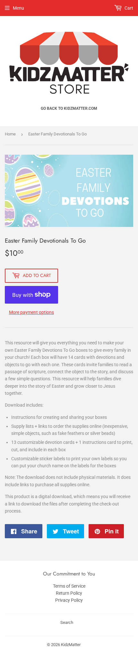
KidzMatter (71, 644)
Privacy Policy (69, 600)
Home (10, 134)
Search (66, 622)
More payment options (31, 312)
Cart (128, 8)
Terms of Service (69, 586)
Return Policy (69, 593)
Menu (18, 8)
